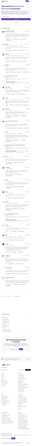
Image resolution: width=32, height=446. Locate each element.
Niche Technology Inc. (9, 277)
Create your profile (21, 375)
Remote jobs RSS (20, 388)
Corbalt (6, 225)
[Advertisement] (16, 26)
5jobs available (27, 167)
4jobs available (27, 191)
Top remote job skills (4, 416)
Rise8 (6, 156)
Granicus (7, 44)
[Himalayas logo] (4, 1)
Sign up (21, 349)
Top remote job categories (5, 415)
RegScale (7, 65)
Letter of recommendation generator (24, 428)
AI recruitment (20, 403)
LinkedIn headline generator (22, 425)
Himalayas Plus (3, 396)
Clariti (6, 131)
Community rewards (21, 391)
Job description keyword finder (23, 416)
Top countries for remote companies (7, 421)
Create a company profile (22, 406)
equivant (7, 201)
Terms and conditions (4, 382)
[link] (3, 296)
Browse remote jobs (21, 376)
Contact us (3, 385)
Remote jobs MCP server (22, 415)
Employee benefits (4, 381)
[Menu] (30, 1)
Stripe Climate (15, 359)
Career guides (20, 382)
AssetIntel (7, 108)
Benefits (15, 45)
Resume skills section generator (23, 422)
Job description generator (22, 397)
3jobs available (27, 201)
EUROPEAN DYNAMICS (9, 31)
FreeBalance (7, 255)
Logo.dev (16, 443)
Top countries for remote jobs (6, 418)
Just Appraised (8, 267)
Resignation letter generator (22, 427)
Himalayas (3, 296)
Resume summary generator (22, 419)
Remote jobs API (20, 413)
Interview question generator (22, 400)
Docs (2, 378)
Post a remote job (21, 396)
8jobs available (27, 97)
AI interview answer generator (23, 424)
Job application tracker (5, 397)
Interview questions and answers (23, 387)
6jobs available (27, 131)
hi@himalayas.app (4, 367)
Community (3, 376)
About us (2, 375)
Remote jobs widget (21, 390)
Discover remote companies (22, 378)
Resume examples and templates (23, 384)
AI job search (20, 379)
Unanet (6, 179)
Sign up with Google (14, 349)
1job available (27, 277)
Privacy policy (3, 384)
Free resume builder (21, 418)
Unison (6, 191)
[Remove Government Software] (9, 16)
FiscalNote (7, 54)
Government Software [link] (16, 296)
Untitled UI (7, 443)
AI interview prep (4, 403)
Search (16, 19)
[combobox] (20, 16)
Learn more (26, 82)
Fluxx (6, 234)
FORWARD (7, 167)
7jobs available (27, 108)
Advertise (19, 409)
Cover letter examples (21, 385)
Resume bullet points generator (23, 421)
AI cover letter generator (5, 400)
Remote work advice (21, 381)
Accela (6, 97)
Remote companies (9, 296)
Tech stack (12, 32)
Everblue (7, 243)
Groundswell (7, 87)
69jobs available (27, 44)
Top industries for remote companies (7, 422)
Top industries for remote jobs (6, 419)
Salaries (11, 45)
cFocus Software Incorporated (11, 121)
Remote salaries (3, 413)
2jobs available (27, 243)
